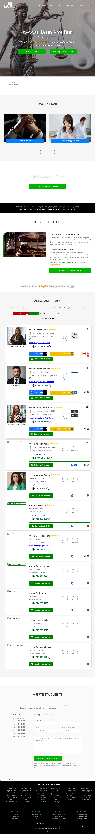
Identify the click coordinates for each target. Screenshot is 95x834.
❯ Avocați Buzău (26, 794)
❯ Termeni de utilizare (81, 814)
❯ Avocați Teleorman (86, 790)
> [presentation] (53, 152)
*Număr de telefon (67, 727)
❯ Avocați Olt (71, 792)
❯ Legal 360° (36, 818)
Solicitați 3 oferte (20, 314)
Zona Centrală (49, 314)
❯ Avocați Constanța (41, 788)
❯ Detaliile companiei (81, 818)
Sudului (72, 314)
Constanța (58, 207)
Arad (20, 209)
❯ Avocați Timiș (86, 792)
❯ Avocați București (26, 792)
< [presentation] (42, 152)
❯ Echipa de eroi (13, 818)
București (20, 207)
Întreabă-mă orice (63, 354)
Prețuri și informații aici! (42, 583)
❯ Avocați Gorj (41, 801)
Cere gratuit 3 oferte (42, 496)
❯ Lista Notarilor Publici (59, 818)
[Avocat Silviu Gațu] (16, 591)
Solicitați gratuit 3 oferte (63, 52)
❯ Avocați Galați (41, 797)
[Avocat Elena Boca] (16, 503)
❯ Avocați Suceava (86, 788)
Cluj (50, 207)
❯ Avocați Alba (11, 788)
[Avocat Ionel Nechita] (16, 618)
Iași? (57, 286)
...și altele (73, 209)
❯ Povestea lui (14, 814)
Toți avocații (34, 314)
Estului (65, 314)
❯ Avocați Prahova (71, 794)
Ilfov (27, 207)
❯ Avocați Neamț (71, 790)
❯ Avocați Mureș (71, 788)
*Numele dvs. (38, 720)
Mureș (57, 209)
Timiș (76, 207)
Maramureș (50, 209)
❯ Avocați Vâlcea (86, 795)
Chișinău (34, 207)
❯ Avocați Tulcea (86, 794)
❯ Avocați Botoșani (11, 801)
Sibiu (67, 209)
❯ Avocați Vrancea (86, 799)
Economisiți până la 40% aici (47, 186)
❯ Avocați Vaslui (86, 797)
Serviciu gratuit (45, 5)
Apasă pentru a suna (38, 354)
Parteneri (81, 5)
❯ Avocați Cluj (26, 801)
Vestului (79, 314)
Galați (44, 209)
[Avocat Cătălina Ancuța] (16, 481)
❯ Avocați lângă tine (59, 814)
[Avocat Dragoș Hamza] (16, 564)
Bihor (34, 209)
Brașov (44, 207)
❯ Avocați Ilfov (56, 797)
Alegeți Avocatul (31, 52)
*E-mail (36, 727)
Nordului (58, 314)
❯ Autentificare (36, 814)
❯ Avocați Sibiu (71, 799)
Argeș (25, 209)
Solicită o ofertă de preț (42, 359)
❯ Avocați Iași (56, 795)
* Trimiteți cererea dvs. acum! (48, 758)
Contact (59, 5)
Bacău (30, 209)
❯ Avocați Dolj (41, 795)
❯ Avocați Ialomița (56, 794)
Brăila (39, 209)
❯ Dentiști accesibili (58, 816)
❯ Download (36, 816)
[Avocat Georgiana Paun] (16, 534)
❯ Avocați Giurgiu (41, 799)
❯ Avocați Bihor (11, 795)
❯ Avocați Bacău (11, 794)
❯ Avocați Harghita (56, 788)
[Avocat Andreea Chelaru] (16, 645)
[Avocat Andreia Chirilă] (16, 442)
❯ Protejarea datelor (81, 816)
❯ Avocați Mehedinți (56, 803)
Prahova (62, 209)
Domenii (70, 5)
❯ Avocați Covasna (41, 790)
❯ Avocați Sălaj (71, 795)
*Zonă (62, 720)
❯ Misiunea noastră (13, 816)
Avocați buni (47, 318)
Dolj (65, 207)
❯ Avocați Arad (11, 790)
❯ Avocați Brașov (26, 790)
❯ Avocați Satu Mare (71, 797)
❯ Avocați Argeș (11, 792)
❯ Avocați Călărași (26, 795)
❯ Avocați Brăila (26, 788)
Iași (70, 207)
